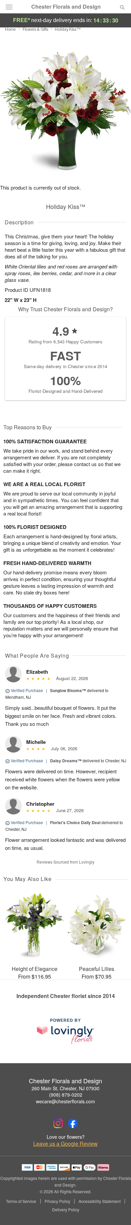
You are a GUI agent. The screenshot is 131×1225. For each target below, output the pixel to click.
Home (10, 29)
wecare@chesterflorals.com (65, 1101)
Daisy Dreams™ (66, 761)
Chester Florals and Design (66, 6)
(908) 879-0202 (65, 1094)
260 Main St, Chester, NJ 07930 (65, 1088)
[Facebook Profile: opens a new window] (73, 1123)
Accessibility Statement (100, 1201)
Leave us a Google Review (65, 1143)
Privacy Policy (57, 1201)
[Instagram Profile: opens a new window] (58, 1123)
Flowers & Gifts (35, 29)
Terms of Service (21, 1201)
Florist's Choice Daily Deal (75, 822)
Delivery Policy (65, 1210)
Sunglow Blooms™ (68, 690)
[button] (116, 1210)
